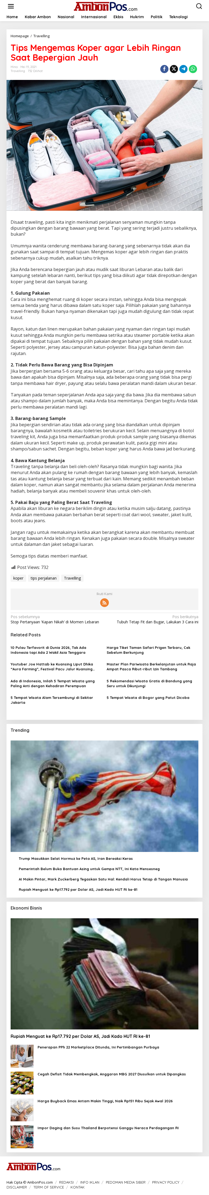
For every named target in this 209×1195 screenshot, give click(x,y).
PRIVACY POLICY (165, 1182)
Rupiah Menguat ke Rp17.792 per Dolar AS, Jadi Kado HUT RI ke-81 (78, 889)
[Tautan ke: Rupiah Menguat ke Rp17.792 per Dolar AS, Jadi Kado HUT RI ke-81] (104, 973)
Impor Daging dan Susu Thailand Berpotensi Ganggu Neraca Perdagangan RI (108, 1128)
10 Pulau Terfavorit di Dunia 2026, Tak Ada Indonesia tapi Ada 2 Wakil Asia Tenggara (48, 650)
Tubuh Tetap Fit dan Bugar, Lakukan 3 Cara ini (157, 619)
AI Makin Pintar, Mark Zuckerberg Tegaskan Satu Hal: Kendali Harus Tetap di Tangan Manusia (103, 879)
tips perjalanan (44, 578)
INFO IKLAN (89, 1182)
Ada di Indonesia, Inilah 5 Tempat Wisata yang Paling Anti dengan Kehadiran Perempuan (53, 683)
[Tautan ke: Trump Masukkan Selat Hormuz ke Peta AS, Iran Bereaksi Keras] (104, 796)
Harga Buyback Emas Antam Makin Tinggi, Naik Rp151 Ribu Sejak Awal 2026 (105, 1101)
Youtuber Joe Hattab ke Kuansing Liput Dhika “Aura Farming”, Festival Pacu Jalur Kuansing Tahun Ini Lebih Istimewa (52, 666)
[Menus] (11, 6)
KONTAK (77, 1187)
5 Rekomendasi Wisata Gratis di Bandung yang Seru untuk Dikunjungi (149, 683)
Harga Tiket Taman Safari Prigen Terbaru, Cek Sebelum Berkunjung (148, 650)
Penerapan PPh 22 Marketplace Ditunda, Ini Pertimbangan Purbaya (98, 1047)
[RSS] (104, 602)
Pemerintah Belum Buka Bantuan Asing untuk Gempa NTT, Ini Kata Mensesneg (89, 869)
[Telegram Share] (183, 69)
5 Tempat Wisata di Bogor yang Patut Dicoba (148, 697)
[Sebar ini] (164, 69)
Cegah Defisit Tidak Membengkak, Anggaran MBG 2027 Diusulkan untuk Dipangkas (112, 1074)
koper (18, 578)
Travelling (18, 71)
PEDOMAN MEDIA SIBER (126, 1182)
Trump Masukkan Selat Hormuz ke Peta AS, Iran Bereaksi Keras (76, 858)
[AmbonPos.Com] (105, 5)
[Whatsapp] (193, 69)
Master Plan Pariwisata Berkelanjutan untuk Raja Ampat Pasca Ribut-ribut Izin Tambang (151, 666)
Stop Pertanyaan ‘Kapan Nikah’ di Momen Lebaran (55, 619)
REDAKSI (66, 1182)
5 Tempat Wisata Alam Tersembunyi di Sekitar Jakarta (52, 700)
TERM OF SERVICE (48, 1187)
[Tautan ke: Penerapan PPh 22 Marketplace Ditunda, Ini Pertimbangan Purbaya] (22, 1055)
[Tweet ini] (174, 69)
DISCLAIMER (17, 1187)
